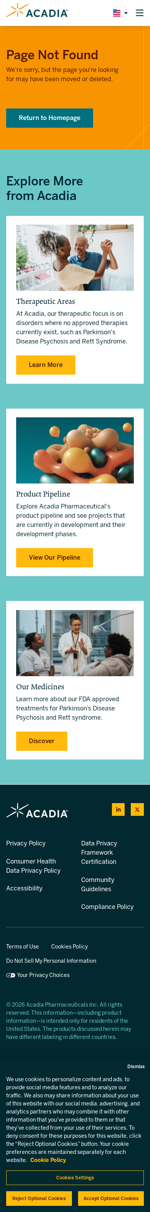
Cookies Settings (75, 1177)
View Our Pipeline (54, 557)
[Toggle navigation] (139, 13)
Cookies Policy (69, 947)
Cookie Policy (48, 1160)
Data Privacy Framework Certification (99, 852)
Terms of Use (22, 947)
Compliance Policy (107, 906)
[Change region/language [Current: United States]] (118, 13)
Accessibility (24, 888)
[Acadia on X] (137, 809)
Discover (42, 741)
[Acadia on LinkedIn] (118, 809)
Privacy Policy (26, 843)
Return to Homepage (49, 118)
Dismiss (136, 1066)
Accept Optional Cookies (111, 1198)
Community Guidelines (98, 884)
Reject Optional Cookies (39, 1198)
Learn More (46, 364)
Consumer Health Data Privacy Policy (33, 866)
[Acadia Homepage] (37, 13)
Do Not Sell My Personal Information (51, 961)
